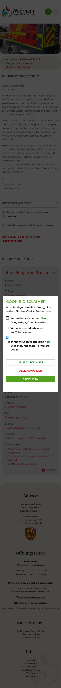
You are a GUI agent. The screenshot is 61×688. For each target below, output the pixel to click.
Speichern (30, 379)
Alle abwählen (30, 370)
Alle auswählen (30, 362)
